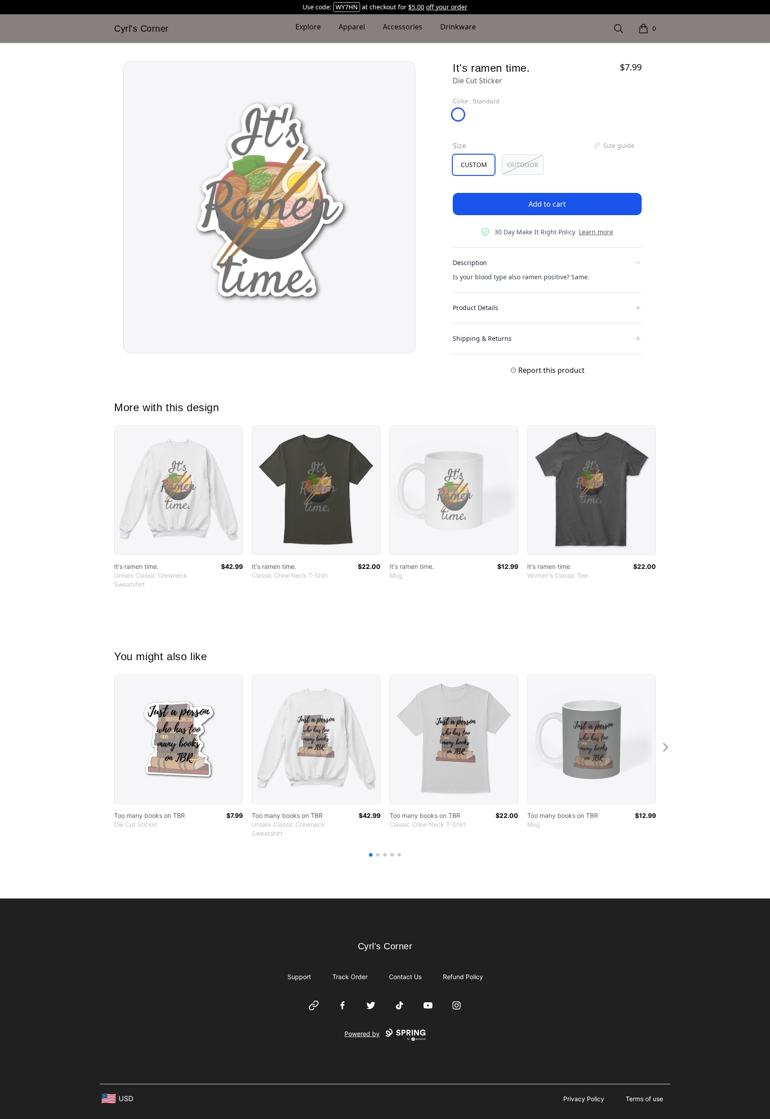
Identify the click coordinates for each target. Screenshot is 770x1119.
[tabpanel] (269, 207)
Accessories (402, 27)
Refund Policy (463, 976)
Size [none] (459, 146)
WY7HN (347, 7)
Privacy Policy (583, 1099)
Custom (474, 164)
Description (470, 262)
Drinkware (458, 27)
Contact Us (405, 976)
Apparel (352, 27)
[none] (614, 145)
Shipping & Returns (482, 338)
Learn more (596, 232)
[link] (178, 490)
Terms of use (644, 1099)
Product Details (475, 307)
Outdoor (522, 164)
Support (299, 976)
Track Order (350, 976)
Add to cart (547, 204)
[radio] (474, 165)
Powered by (362, 1033)
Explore (308, 27)
